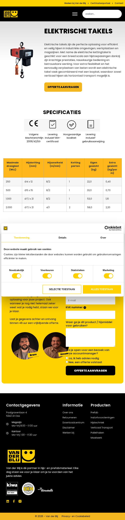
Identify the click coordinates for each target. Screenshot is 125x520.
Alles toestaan (102, 289)
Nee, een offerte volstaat (85, 362)
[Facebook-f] (13, 501)
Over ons (67, 412)
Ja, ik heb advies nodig (84, 358)
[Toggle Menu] (74, 13)
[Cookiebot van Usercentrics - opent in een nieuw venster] (107, 228)
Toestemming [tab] (21, 237)
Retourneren (69, 417)
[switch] (47, 276)
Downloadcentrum (73, 422)
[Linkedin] (7, 501)
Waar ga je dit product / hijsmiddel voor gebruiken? (89, 324)
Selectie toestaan (62, 289)
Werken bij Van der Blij (75, 3)
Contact (119, 3)
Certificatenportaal (100, 3)
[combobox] (102, 14)
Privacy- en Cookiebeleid (76, 516)
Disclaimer (68, 427)
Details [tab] (63, 237)
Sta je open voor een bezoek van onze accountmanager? (87, 351)
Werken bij (68, 432)
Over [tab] (103, 237)
